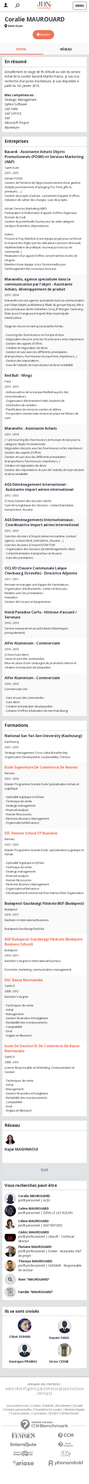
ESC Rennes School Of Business (31, 833)
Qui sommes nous (17, 1405)
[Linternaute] (23, 1444)
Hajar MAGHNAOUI (21, 1149)
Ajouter (45, 34)
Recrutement (63, 1405)
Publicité (48, 1405)
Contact (35, 1405)
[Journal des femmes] (23, 1435)
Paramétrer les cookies (48, 1409)
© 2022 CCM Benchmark (64, 1413)
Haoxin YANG (59, 1338)
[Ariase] (23, 1462)
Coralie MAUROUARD (34, 1196)
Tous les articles (20, 1413)
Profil (21, 49)
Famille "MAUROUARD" (35, 1292)
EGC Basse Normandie (24, 979)
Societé (78, 1405)
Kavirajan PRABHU (23, 1361)
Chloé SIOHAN (19, 1336)
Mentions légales (75, 1409)
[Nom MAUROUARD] (10, 1279)
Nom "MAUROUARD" (34, 1279)
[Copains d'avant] (23, 1453)
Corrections (39, 1413)
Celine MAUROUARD (33, 1208)
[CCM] (65, 1435)
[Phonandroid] (65, 1463)
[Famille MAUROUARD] (10, 1292)
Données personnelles (18, 1409)
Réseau (66, 49)
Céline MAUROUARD (33, 1221)
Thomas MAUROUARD (35, 1261)
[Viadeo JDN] (65, 1454)
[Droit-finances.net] (65, 1445)
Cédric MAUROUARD (33, 1232)
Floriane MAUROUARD (34, 1247)
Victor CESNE (59, 1361)
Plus (44, 1169)
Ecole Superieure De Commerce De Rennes (41, 767)
